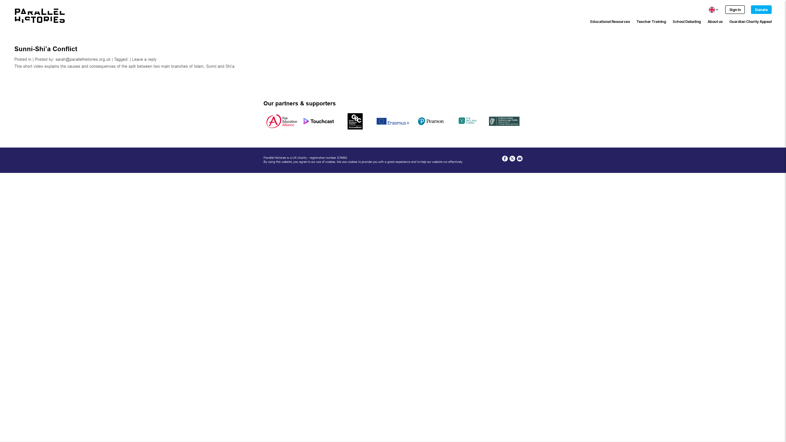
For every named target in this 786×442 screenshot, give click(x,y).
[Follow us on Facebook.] (505, 158)
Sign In (735, 10)
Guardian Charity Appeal (750, 21)
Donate (761, 10)
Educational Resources (610, 21)
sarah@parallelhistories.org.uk (83, 59)
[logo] (40, 15)
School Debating (687, 21)
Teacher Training (651, 21)
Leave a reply (144, 59)
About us (715, 21)
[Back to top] (780, 437)
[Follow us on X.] (512, 158)
